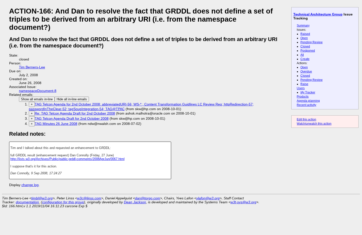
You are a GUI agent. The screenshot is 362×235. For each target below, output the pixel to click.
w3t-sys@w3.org (243, 202)
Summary (303, 25)
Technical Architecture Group (318, 14)
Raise (304, 84)
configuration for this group (63, 202)
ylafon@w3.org (208, 198)
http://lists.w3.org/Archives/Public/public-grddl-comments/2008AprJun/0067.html (67, 159)
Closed (305, 46)
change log (30, 185)
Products (303, 96)
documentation (27, 202)
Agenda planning (308, 101)
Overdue (306, 71)
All (302, 55)
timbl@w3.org (42, 198)
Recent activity (306, 105)
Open (304, 38)
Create (305, 59)
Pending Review (311, 42)
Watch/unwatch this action (314, 123)
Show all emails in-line (37, 99)
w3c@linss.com (89, 198)
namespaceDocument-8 (37, 91)
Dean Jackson (135, 202)
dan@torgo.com (147, 198)
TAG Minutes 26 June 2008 (56, 124)
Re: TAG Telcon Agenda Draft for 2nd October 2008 (75, 113)
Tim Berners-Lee (32, 67)
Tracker (307, 92)
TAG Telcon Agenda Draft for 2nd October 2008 (72, 118)
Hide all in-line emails (72, 99)
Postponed (307, 50)
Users (301, 88)
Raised (305, 34)
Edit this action (306, 119)
